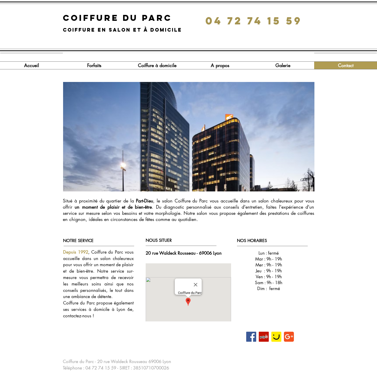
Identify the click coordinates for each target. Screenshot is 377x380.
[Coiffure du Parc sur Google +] (289, 337)
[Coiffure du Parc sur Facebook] (251, 337)
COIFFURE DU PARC (119, 18)
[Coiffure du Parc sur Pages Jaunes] (276, 337)
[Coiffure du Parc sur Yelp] (264, 337)
